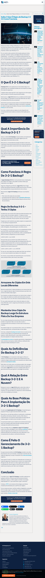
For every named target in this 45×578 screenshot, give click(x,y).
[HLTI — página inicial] (4, 2)
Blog (5, 13)
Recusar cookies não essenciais (21, 575)
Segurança (38, 160)
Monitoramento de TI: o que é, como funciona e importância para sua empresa (40, 119)
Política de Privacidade (19, 572)
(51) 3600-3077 (28, 562)
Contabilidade (5, 567)
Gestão (37, 150)
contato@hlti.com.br (28, 564)
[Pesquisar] (42, 13)
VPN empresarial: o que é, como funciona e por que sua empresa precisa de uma (40, 68)
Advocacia (4, 565)
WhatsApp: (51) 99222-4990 (30, 561)
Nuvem (37, 156)
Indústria (4, 561)
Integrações (38, 153)
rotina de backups (27, 455)
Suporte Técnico (39, 164)
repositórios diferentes (24, 197)
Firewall (37, 149)
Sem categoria (39, 162)
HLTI (37, 152)
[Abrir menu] (42, 2)
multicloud (25, 429)
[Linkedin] (2, 527)
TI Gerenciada (25, 547)
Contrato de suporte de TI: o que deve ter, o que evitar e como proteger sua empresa (40, 51)
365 (37, 145)
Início (2, 13)
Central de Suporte (28, 567)
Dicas (37, 147)
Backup (37, 146)
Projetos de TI (25, 554)
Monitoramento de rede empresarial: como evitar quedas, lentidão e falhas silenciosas (40, 35)
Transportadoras (5, 564)
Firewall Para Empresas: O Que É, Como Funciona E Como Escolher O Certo (40, 104)
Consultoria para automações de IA (29, 555)
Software (37, 163)
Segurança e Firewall (27, 550)
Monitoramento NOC (27, 549)
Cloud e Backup (26, 552)
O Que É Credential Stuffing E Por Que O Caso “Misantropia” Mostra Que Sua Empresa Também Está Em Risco (40, 86)
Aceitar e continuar (8, 575)
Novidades (38, 155)
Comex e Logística (5, 562)
